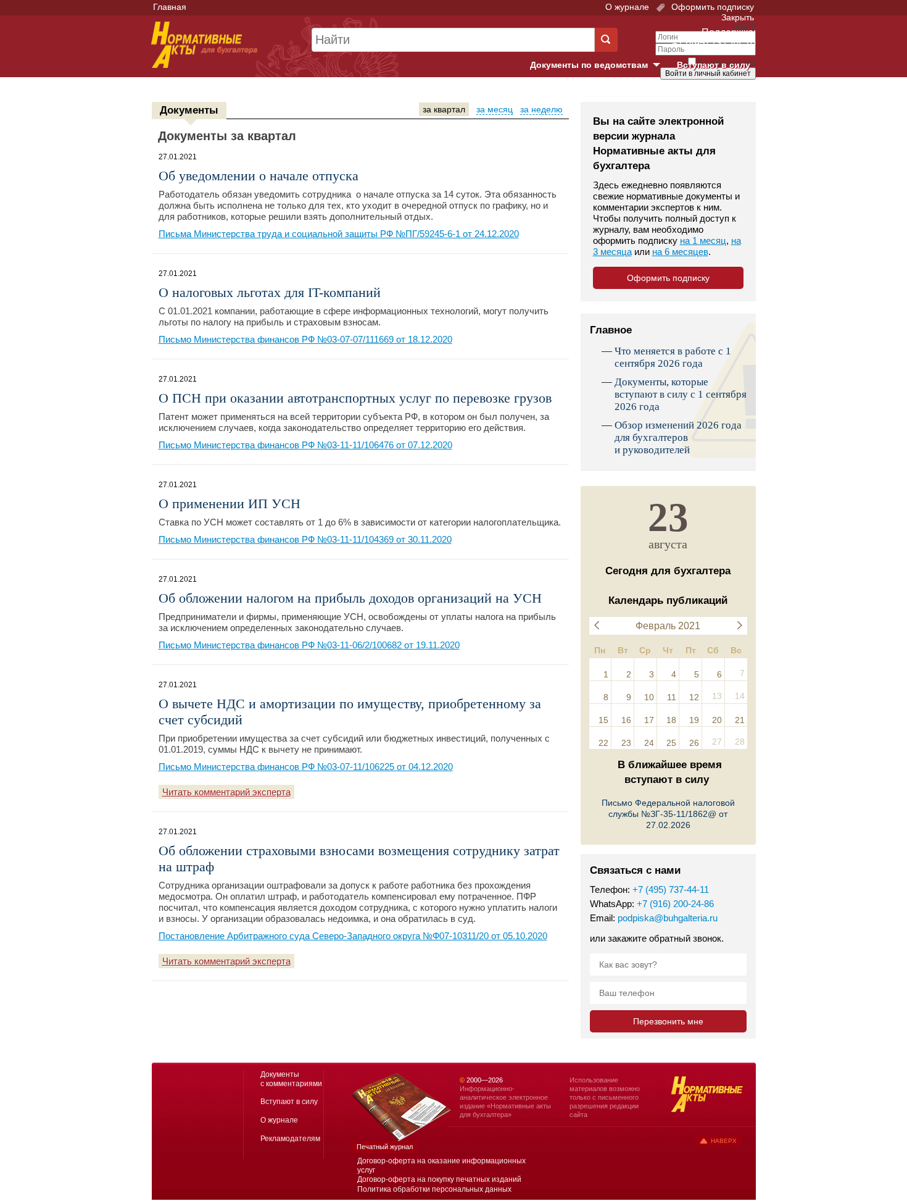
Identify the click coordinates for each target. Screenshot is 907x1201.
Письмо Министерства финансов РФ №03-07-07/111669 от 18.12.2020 (305, 339)
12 (694, 697)
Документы (189, 110)
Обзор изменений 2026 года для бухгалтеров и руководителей (678, 437)
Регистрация (728, 94)
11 (671, 697)
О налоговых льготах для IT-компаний (270, 292)
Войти (686, 94)
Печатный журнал (385, 1146)
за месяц (494, 109)
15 (603, 720)
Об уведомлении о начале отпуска (258, 175)
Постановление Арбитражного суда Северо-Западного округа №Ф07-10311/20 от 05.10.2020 (353, 936)
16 (626, 720)
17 (649, 720)
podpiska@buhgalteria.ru (668, 918)
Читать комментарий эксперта (226, 792)
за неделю (541, 109)
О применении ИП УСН (229, 503)
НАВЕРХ (724, 1140)
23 (626, 743)
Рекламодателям (290, 1138)
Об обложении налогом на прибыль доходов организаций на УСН (350, 598)
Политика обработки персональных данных (434, 1189)
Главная (169, 7)
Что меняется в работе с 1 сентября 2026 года (673, 357)
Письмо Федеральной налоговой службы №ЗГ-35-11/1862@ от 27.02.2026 (668, 814)
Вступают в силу (713, 65)
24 (649, 743)
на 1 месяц (703, 240)
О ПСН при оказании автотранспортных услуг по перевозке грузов (355, 398)
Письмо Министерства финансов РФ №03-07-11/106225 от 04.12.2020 (306, 766)
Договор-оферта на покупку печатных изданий (439, 1179)
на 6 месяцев (680, 251)
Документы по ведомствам (599, 65)
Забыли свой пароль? (710, 85)
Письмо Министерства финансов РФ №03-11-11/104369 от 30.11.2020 (305, 539)
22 (603, 743)
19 (694, 720)
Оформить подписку (711, 7)
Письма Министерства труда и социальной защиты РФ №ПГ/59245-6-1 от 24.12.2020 (339, 233)
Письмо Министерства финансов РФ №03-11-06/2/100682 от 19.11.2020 (309, 645)
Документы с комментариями (291, 1079)
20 (717, 720)
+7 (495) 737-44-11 (670, 889)
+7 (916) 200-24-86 (675, 903)
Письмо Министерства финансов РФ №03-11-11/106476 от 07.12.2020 (305, 445)
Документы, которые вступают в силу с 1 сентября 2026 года (681, 394)
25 (671, 743)
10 (649, 697)
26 (694, 743)
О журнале (627, 7)
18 (671, 720)
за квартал (444, 109)
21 (740, 720)
